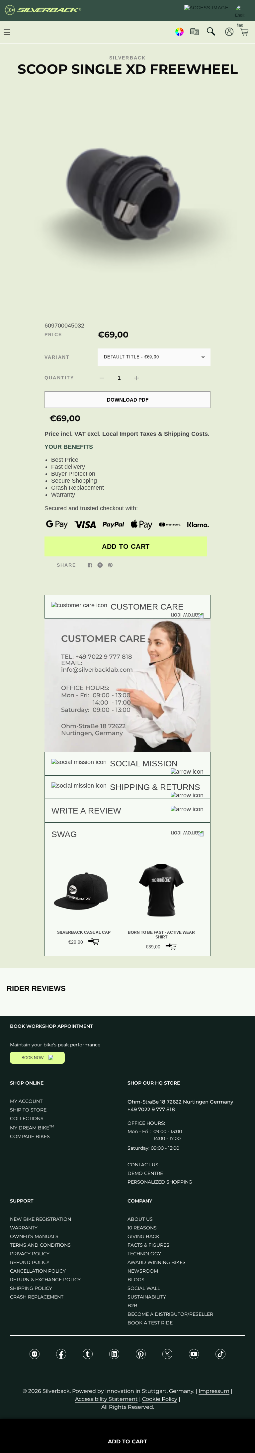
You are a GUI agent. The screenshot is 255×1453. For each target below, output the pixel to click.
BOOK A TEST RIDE (150, 1323)
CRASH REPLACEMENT (36, 1297)
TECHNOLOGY (144, 1254)
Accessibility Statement (106, 1399)
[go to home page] (43, 10)
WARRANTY (24, 1228)
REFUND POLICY (29, 1262)
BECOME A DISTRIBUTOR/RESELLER (170, 1314)
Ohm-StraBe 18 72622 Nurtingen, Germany (93, 730)
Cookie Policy (159, 1399)
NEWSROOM (143, 1271)
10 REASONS (142, 1228)
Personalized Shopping (160, 1182)
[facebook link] (90, 564)
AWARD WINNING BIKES (157, 1262)
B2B (132, 1305)
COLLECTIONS (26, 1118)
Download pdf (127, 400)
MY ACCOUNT (26, 1101)
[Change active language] (240, 10)
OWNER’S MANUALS (34, 1236)
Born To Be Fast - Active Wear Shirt (161, 934)
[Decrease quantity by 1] (102, 377)
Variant (57, 357)
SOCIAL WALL (144, 1288)
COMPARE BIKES (30, 1136)
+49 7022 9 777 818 (103, 656)
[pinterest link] (110, 564)
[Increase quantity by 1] (136, 377)
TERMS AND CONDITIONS (40, 1245)
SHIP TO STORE (28, 1110)
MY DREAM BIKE (32, 1128)
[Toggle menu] (7, 32)
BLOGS (136, 1280)
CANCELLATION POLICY (38, 1271)
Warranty (63, 494)
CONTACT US (143, 1165)
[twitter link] (100, 564)
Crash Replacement (77, 487)
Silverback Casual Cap (84, 932)
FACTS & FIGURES (148, 1245)
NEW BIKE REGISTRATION (40, 1219)
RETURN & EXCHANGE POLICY (45, 1280)
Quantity (59, 377)
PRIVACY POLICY (29, 1254)
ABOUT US (140, 1219)
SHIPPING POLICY (31, 1288)
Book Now (32, 1057)
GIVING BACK (143, 1236)
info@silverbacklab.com (97, 669)
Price (53, 334)
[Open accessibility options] (206, 10)
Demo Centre (145, 1173)
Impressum (214, 1391)
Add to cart (126, 546)
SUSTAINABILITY (147, 1297)
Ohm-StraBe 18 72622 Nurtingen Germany (180, 1102)
